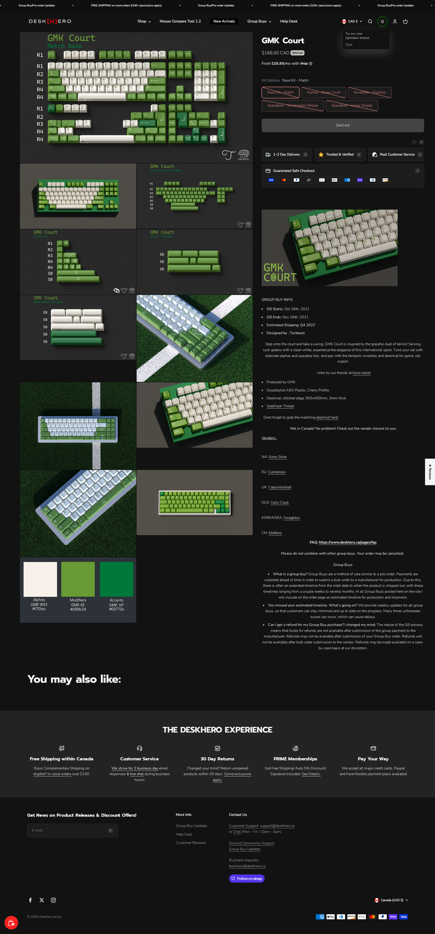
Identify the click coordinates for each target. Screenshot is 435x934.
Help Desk (288, 21)
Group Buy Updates (191, 825)
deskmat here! (327, 417)
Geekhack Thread (280, 406)
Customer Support (243, 825)
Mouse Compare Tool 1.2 (180, 21)
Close (349, 44)
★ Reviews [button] (430, 472)
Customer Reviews (191, 842)
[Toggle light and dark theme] (382, 21)
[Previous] (414, 142)
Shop (142, 21)
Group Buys (257, 21)
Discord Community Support (251, 843)
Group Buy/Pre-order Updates (137, 5)
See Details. (311, 773)
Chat (237, 831)
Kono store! (362, 372)
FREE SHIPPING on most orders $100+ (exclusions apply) (47, 5)
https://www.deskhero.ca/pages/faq (347, 542)
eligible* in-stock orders (52, 773)
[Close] (93, 900)
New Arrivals (224, 21)
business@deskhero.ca (247, 866)
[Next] (421, 142)
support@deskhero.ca (277, 825)
